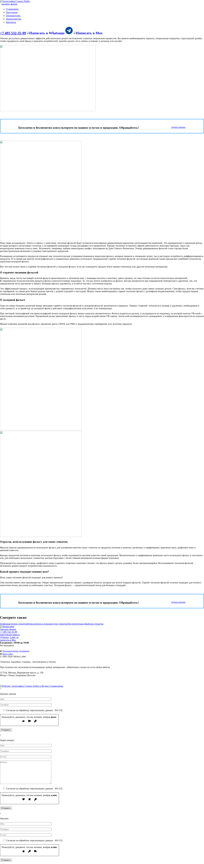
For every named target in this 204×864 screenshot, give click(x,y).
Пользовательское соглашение (15, 651)
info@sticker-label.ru (10, 634)
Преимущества (13, 19)
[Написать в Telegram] (69, 33)
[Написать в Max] (88, 33)
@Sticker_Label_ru (9, 637)
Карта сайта (7, 654)
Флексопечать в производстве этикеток (47, 624)
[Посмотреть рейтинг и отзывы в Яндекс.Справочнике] (31, 686)
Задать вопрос (178, 127)
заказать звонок (9, 4)
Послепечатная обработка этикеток (85, 624)
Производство (13, 15)
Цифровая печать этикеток (13, 624)
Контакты (11, 22)
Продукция (11, 12)
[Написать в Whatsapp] (45, 33)
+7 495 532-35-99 (13, 33)
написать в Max (8, 640)
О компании (12, 9)
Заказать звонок (8, 629)
